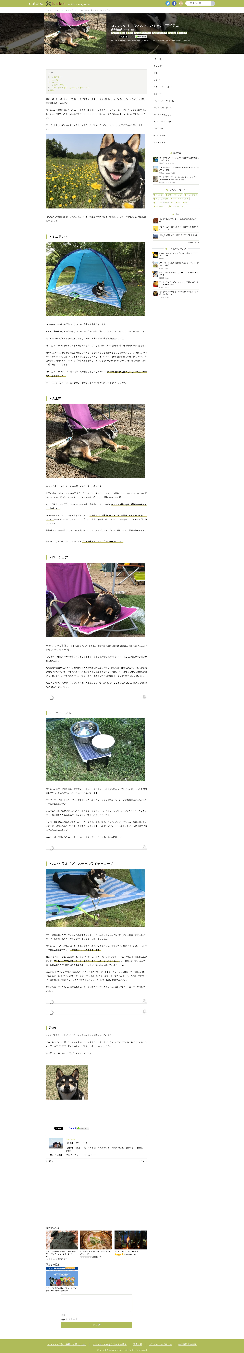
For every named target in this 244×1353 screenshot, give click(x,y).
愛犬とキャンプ (160, 33)
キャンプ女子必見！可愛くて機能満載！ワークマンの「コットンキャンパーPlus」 (61, 1254)
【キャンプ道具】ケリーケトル (126, 1252)
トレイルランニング (162, 121)
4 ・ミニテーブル (56, 85)
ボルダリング (159, 142)
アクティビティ (177, 206)
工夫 (173, 33)
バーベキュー (159, 59)
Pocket (72, 1128)
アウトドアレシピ (175, 195)
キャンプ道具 (119, 33)
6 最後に (52, 90)
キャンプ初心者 (162, 199)
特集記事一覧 (194, 242)
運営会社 (137, 1344)
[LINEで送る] (83, 1128)
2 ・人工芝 (53, 79)
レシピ (157, 80)
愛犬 (130, 33)
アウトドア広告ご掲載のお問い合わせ (66, 1344)
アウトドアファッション (164, 101)
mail (181, 3)
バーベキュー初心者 (180, 199)
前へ (51, 1161)
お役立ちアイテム (144, 33)
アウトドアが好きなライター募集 (110, 1344)
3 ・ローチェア (55, 82)
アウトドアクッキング (164, 203)
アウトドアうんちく (162, 114)
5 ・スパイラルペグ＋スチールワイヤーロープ (69, 88)
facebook (174, 3)
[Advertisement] (96, 1194)
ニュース (158, 94)
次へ (142, 1161)
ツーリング (158, 128)
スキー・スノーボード (163, 87)
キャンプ (183, 33)
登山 (156, 73)
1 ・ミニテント (55, 77)
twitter (167, 3)
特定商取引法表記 (187, 1344)
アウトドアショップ (162, 108)
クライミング (159, 135)
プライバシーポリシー (160, 1344)
